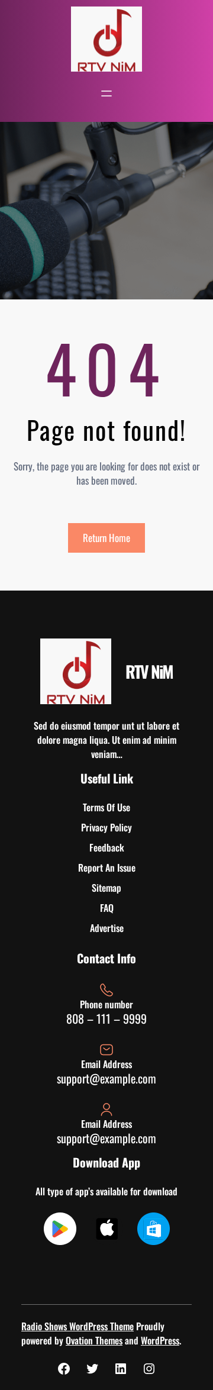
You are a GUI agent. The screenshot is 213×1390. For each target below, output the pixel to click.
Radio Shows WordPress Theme (77, 1326)
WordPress (160, 1340)
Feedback (106, 847)
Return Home (106, 537)
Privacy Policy (106, 827)
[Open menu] (106, 93)
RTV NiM (149, 671)
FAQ (107, 908)
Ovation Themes (94, 1340)
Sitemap (106, 888)
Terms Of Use (106, 807)
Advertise (107, 928)
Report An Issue (106, 867)
